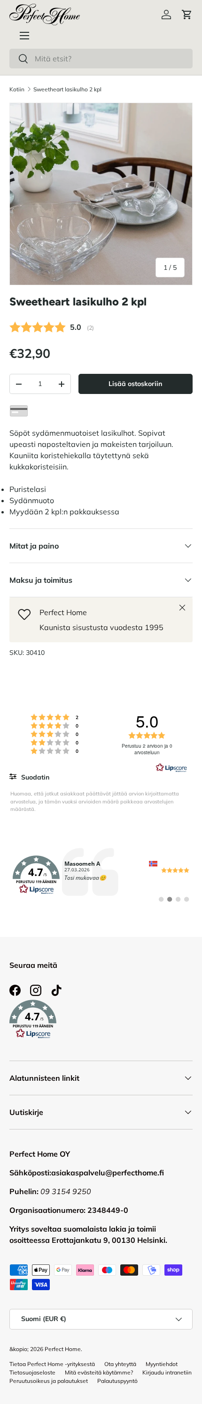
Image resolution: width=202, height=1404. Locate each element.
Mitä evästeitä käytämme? (99, 1372)
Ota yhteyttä (120, 1363)
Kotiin (16, 89)
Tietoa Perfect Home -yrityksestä (52, 1363)
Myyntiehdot (162, 1363)
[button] (187, 14)
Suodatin (34, 777)
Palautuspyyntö (117, 1380)
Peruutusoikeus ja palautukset (48, 1380)
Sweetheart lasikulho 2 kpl (67, 89)
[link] (101, 875)
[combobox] (101, 58)
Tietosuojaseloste (32, 1372)
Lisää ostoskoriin (135, 383)
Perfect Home (63, 1348)
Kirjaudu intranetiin (167, 1372)
